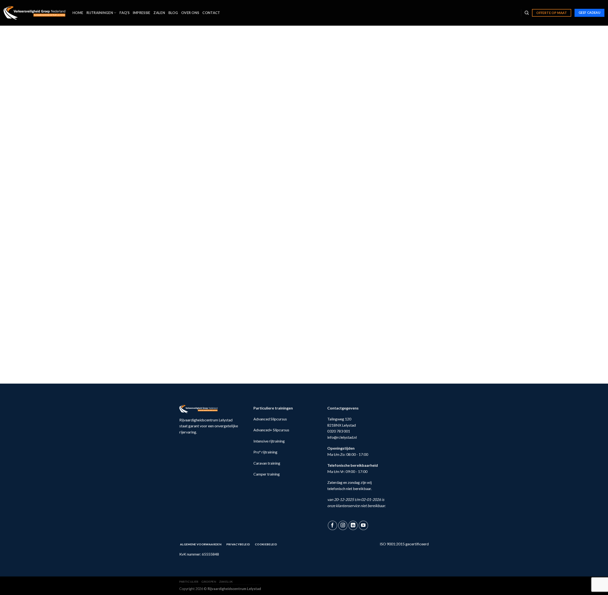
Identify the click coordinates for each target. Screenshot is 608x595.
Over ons (190, 13)
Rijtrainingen (99, 13)
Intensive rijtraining (269, 441)
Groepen (208, 581)
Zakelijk (226, 581)
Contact (211, 13)
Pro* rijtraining (265, 452)
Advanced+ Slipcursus (271, 430)
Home (77, 13)
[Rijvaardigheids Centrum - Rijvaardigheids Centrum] (34, 12)
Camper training (266, 474)
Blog (173, 13)
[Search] (527, 13)
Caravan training (266, 463)
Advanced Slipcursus (270, 419)
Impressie (141, 13)
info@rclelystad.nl (342, 437)
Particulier (189, 581)
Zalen (159, 13)
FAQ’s (124, 13)
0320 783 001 (338, 431)
